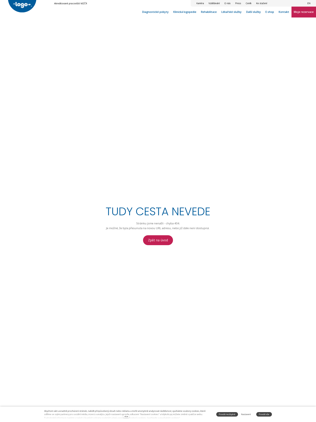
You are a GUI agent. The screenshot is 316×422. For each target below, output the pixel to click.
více (126, 416)
